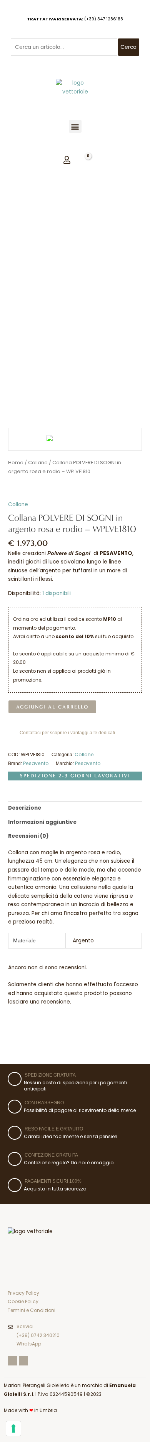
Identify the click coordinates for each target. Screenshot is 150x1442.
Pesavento (36, 763)
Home (15, 462)
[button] (75, 126)
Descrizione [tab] (24, 808)
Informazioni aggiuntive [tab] (42, 822)
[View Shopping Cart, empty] (85, 159)
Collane (18, 504)
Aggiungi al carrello (52, 707)
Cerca (128, 47)
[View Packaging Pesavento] (60, 402)
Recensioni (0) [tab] (28, 836)
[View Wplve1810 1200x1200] (23, 402)
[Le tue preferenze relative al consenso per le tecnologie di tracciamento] (13, 1428)
